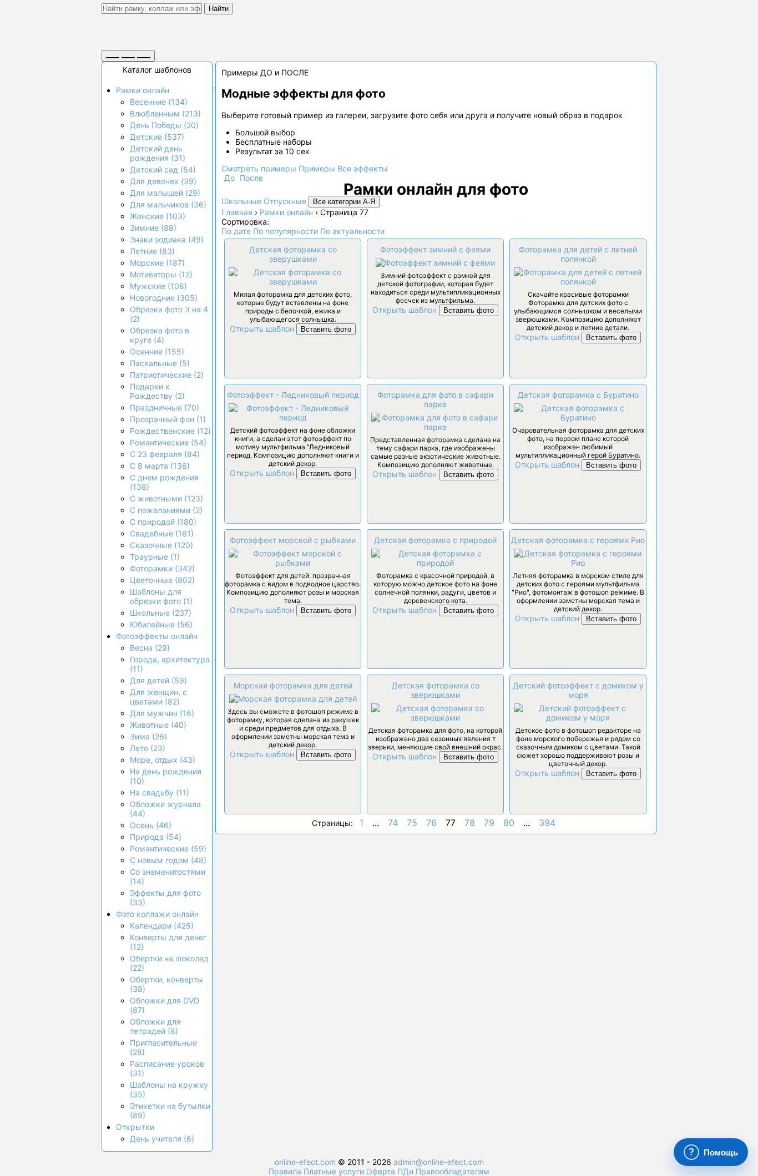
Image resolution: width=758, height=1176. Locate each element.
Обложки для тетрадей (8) (155, 1026)
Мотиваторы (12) (161, 274)
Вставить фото (326, 329)
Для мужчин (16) (162, 713)
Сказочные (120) (161, 545)
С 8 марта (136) (160, 465)
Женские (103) (157, 216)
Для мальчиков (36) (168, 204)
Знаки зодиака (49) (167, 239)
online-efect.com (305, 1162)
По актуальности (352, 231)
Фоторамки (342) (162, 568)
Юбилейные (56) (161, 624)
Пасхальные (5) (160, 363)
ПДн (405, 1171)
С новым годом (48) (168, 860)
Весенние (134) (159, 102)
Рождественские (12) (170, 430)
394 (547, 822)
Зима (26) (148, 736)
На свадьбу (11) (159, 792)
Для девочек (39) (163, 181)
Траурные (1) (155, 556)
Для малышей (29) (165, 192)
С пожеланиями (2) (166, 510)
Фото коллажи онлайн (157, 914)
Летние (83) (152, 251)
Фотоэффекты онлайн (157, 636)
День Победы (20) (164, 125)
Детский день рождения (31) (157, 153)
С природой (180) (163, 521)
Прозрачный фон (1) (168, 419)
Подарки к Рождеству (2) (157, 391)
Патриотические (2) (167, 374)
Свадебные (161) (162, 533)
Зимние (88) (153, 227)
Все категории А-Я (344, 201)
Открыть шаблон (262, 328)
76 (431, 822)
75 (412, 822)
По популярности (285, 231)
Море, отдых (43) (162, 759)
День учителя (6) (162, 1138)
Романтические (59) (168, 848)
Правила (285, 1171)
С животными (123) (166, 498)
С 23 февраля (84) (165, 454)
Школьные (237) (160, 612)
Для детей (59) (158, 680)
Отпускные (285, 201)
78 (469, 822)
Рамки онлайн (142, 90)
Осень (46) (150, 825)
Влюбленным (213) (165, 113)
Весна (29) (150, 647)
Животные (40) (158, 724)
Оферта (380, 1171)
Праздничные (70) (164, 407)
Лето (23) (147, 748)
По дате (236, 231)
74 (393, 822)
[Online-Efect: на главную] (204, 35)
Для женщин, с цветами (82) (158, 696)
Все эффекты (362, 168)
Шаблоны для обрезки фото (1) (161, 596)
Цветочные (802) (162, 580)
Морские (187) (157, 262)
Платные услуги (334, 1171)
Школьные (241, 201)
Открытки (135, 1127)
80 (508, 822)
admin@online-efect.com (438, 1162)
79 (489, 822)
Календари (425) (162, 925)
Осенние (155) (157, 351)
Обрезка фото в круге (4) (159, 335)
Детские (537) (157, 136)
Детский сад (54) (163, 169)
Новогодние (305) (164, 297)
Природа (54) (155, 837)
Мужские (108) (158, 286)
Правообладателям (452, 1171)
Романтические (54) (168, 442)
